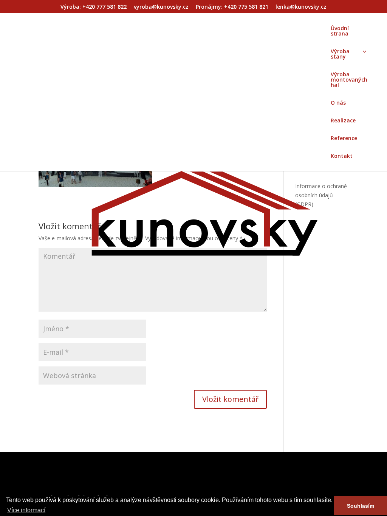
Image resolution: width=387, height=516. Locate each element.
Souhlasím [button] (360, 506)
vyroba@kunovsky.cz (161, 7)
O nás (338, 103)
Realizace (343, 121)
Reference (344, 139)
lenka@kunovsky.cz (301, 7)
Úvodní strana (340, 31)
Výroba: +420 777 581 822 (93, 7)
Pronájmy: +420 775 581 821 (232, 7)
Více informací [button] (26, 510)
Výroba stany (340, 54)
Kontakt (342, 156)
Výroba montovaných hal (349, 80)
